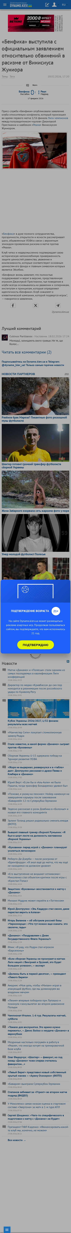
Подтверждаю (35, 645)
